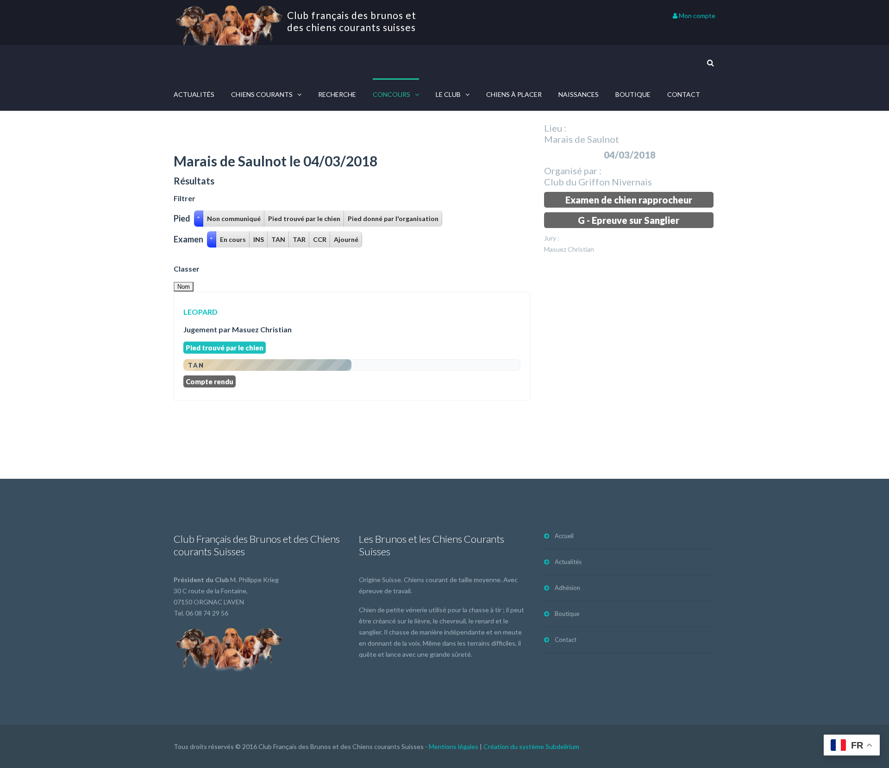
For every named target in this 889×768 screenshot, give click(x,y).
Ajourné (346, 239)
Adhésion (567, 587)
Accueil (564, 536)
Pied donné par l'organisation (393, 218)
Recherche (337, 94)
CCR (319, 239)
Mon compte (696, 15)
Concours (391, 94)
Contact (683, 94)
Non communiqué (234, 218)
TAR (299, 239)
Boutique (633, 94)
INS (258, 239)
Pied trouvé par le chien (304, 218)
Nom (183, 286)
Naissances (578, 94)
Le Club (448, 94)
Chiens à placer (514, 94)
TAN (278, 239)
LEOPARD (200, 311)
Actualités (194, 94)
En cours (233, 239)
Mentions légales (453, 746)
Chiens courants (262, 94)
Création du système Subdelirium (531, 746)
